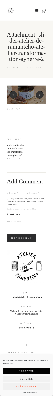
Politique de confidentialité (27, 392)
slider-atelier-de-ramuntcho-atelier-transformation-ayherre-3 (43, 95)
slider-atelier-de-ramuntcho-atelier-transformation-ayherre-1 (12, 95)
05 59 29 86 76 (26, 328)
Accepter (26, 371)
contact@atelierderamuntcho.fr (26, 297)
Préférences (26, 386)
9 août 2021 (14, 109)
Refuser (26, 379)
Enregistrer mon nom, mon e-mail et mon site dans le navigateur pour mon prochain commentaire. (25, 201)
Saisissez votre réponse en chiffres (21, 209)
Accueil (13, 68)
